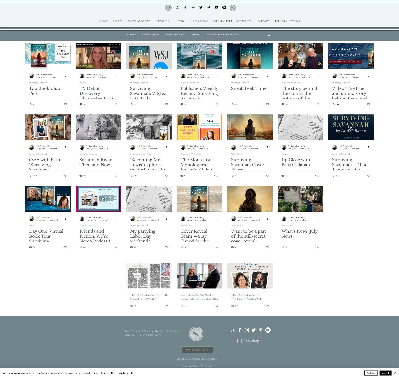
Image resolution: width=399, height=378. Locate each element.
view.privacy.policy (125, 373)
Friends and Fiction (88, 225)
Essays (195, 34)
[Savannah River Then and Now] (98, 127)
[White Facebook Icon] (240, 330)
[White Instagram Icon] (247, 330)
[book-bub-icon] (224, 7)
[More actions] (66, 76)
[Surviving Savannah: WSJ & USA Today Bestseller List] (149, 56)
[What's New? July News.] (300, 199)
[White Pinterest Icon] (261, 330)
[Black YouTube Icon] (216, 7)
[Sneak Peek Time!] (250, 56)
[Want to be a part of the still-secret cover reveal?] (250, 199)
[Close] (395, 373)
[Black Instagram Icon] (193, 7)
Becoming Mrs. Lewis (140, 154)
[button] (268, 35)
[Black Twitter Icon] (201, 7)
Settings (371, 373)
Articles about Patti (175, 34)
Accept (385, 373)
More (247, 34)
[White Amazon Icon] (233, 330)
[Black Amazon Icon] (177, 7)
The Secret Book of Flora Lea (222, 34)
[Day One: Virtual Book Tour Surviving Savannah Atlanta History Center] (48, 199)
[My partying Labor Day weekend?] (149, 199)
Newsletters (237, 154)
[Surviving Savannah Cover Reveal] (250, 127)
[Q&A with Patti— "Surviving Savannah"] (48, 127)
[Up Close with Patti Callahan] (300, 127)
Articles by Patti (150, 34)
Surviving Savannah (38, 82)
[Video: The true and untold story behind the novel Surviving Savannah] (351, 56)
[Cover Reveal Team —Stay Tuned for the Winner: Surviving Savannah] (199, 199)
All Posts (131, 34)
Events (32, 225)
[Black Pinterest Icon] (209, 7)
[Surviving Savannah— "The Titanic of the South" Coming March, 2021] (351, 127)
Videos (82, 82)
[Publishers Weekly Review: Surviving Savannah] (199, 56)
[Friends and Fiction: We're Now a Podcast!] (98, 199)
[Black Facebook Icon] (185, 7)
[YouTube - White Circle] (268, 330)
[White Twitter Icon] (254, 330)
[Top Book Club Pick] (48, 56)
